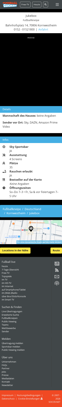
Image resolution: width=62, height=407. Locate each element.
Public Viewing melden (13, 349)
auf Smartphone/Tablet (14, 289)
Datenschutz (8, 398)
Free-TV (25, 4)
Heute (37, 4)
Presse (5, 375)
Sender (5, 331)
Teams (5, 324)
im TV (4, 279)
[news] (57, 264)
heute (5, 266)
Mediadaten (8, 378)
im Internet (7, 286)
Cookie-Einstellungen (29, 398)
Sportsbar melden (11, 346)
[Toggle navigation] (57, 4)
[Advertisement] (31, 71)
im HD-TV (6, 283)
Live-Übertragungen (12, 311)
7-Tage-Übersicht (10, 269)
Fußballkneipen (10, 318)
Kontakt (6, 381)
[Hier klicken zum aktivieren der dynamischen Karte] (31, 232)
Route (56, 250)
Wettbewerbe (9, 328)
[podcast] (57, 284)
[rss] (57, 271)
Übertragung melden (12, 343)
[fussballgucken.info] (10, 4)
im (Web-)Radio (9, 292)
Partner (5, 368)
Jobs (4, 371)
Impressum (7, 395)
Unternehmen (9, 361)
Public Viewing (9, 321)
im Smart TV (8, 299)
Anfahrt (43, 29)
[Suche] (45, 4)
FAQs (4, 365)
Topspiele (7, 276)
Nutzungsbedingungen (28, 395)
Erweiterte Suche (10, 314)
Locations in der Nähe (15, 250)
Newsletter (7, 385)
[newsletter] (57, 277)
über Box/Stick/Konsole (14, 296)
